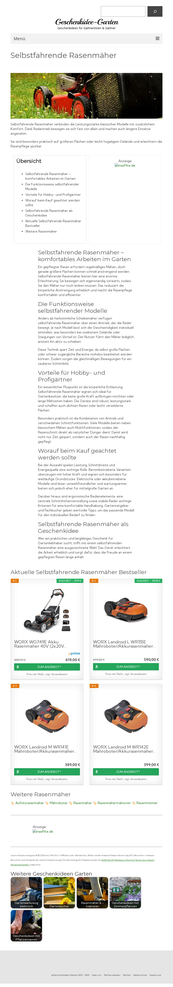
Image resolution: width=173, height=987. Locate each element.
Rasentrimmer (147, 803)
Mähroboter (59, 803)
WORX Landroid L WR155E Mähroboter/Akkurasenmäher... (124, 644)
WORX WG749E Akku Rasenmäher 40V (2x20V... (40, 644)
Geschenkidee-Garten (86, 22)
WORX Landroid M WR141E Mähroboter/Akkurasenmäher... (45, 749)
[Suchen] (154, 11)
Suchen (107, 3)
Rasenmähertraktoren (114, 803)
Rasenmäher (82, 803)
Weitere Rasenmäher (41, 231)
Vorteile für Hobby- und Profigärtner (53, 195)
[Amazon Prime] (74, 653)
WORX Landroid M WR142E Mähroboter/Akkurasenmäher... (124, 749)
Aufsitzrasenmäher (29, 803)
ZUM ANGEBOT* (49, 667)
